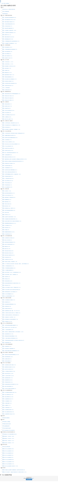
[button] (0, 0)
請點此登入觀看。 (31, 478)
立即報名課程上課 (29, 479)
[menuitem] (0, 2)
